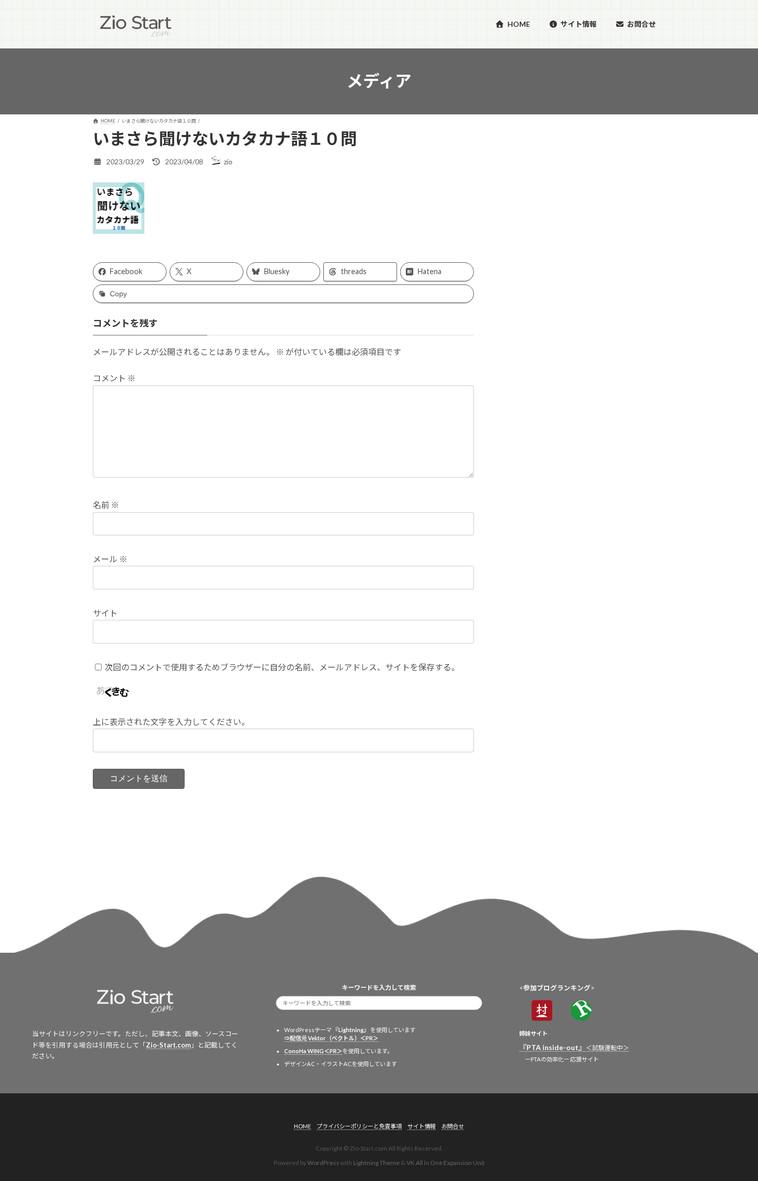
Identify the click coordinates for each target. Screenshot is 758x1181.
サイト (105, 613)
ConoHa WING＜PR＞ (313, 1051)
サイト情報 (421, 1126)
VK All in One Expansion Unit (445, 1163)
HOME (302, 1126)
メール (110, 559)
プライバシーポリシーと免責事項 (359, 1126)
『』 (574, 1047)
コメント (114, 378)
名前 (106, 505)
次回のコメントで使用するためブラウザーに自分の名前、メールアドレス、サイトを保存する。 (282, 667)
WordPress (323, 1163)
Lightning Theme (376, 1163)
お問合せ (452, 1126)
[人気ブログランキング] (581, 1017)
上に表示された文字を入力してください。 (171, 722)
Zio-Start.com (168, 1045)
